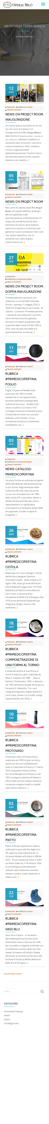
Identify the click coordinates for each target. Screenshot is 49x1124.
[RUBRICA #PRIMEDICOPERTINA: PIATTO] (24, 808)
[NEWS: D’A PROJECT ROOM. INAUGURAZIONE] (24, 92)
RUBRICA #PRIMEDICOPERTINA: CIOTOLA (21, 561)
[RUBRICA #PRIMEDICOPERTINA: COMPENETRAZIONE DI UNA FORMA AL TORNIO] (24, 627)
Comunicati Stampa (24, 279)
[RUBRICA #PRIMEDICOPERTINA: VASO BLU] (24, 897)
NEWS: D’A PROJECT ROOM (24, 202)
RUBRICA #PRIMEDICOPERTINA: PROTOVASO (21, 745)
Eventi (30, 107)
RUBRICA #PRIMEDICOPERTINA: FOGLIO (21, 379)
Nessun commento (14, 110)
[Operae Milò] (18, 4)
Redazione (11, 107)
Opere (30, 366)
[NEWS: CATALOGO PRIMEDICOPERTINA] (24, 445)
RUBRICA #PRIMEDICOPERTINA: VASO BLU (21, 924)
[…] (26, 160)
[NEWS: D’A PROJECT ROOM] (24, 180)
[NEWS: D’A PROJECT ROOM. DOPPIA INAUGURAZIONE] (24, 262)
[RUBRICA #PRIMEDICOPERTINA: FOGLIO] (24, 352)
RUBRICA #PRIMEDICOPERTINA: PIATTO (21, 834)
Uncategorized (11, 1023)
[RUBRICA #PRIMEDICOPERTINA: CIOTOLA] (24, 535)
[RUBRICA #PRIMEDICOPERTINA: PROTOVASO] (24, 718)
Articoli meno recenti (13, 974)
